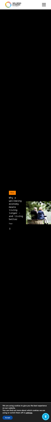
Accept (7, 418)
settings (29, 413)
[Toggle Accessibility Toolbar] (45, 416)
